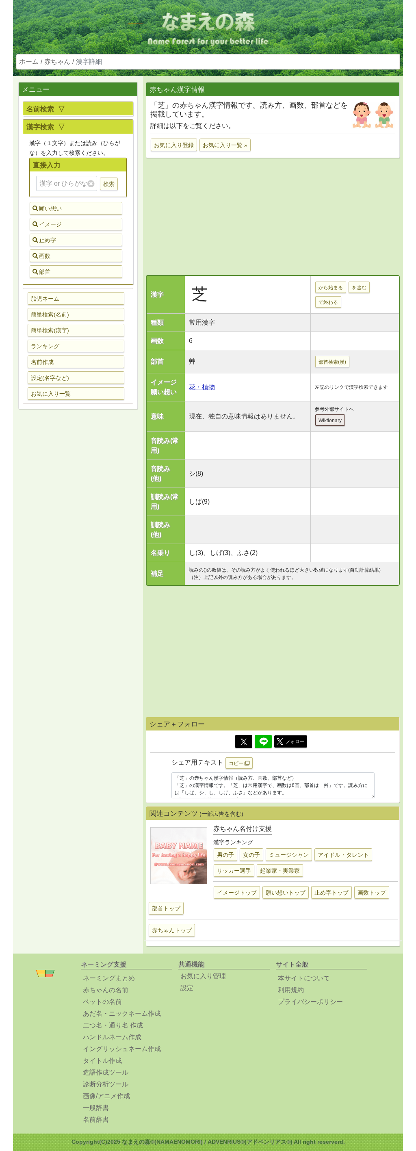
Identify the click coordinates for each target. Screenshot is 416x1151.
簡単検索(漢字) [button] (50, 330)
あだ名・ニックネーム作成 (122, 1013)
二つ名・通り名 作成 (113, 1025)
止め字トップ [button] (331, 892)
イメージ (50, 224)
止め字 (47, 240)
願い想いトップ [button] (286, 892)
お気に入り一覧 (51, 393)
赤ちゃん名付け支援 (242, 828)
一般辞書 (96, 1107)
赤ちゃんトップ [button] (172, 930)
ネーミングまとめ (109, 978)
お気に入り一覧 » (225, 145)
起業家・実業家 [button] (280, 870)
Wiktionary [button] (330, 420)
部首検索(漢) (332, 362)
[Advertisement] (78, 543)
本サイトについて (304, 978)
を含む (359, 287)
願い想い (50, 208)
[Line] (263, 741)
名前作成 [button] (42, 362)
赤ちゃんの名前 (105, 989)
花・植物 (202, 387)
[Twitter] (243, 741)
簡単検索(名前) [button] (50, 314)
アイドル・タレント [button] (343, 855)
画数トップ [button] (372, 892)
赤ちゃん (57, 61)
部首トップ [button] (166, 908)
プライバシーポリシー (310, 1001)
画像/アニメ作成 (106, 1095)
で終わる (328, 302)
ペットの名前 (102, 1001)
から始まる (330, 287)
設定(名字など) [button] (50, 378)
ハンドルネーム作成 (112, 1037)
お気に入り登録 (174, 145)
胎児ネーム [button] (45, 298)
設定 (186, 987)
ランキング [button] (45, 346)
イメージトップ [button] (237, 892)
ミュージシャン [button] (289, 855)
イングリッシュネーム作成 (122, 1048)
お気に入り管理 (203, 976)
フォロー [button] (295, 741)
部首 (44, 272)
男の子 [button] (225, 855)
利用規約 (291, 989)
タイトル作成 (102, 1060)
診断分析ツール (105, 1084)
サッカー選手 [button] (234, 870)
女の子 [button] (251, 855)
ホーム (29, 61)
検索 (109, 184)
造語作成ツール (105, 1072)
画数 (44, 256)
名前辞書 (96, 1119)
